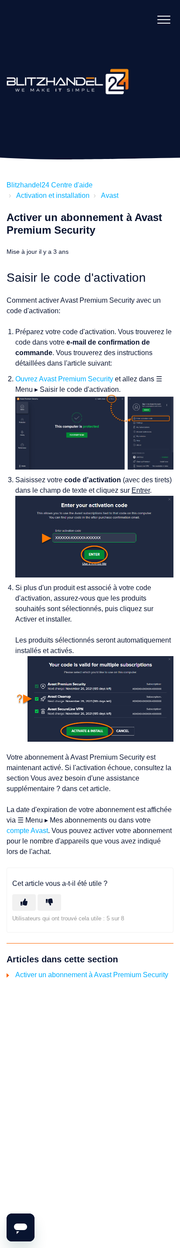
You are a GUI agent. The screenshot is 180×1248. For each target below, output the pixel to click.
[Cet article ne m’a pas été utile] (49, 902)
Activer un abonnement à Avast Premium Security (91, 974)
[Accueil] (68, 73)
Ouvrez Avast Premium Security (64, 379)
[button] (163, 19)
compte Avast (27, 830)
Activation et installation (53, 195)
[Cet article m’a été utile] (24, 902)
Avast (109, 195)
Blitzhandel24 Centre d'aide (50, 185)
